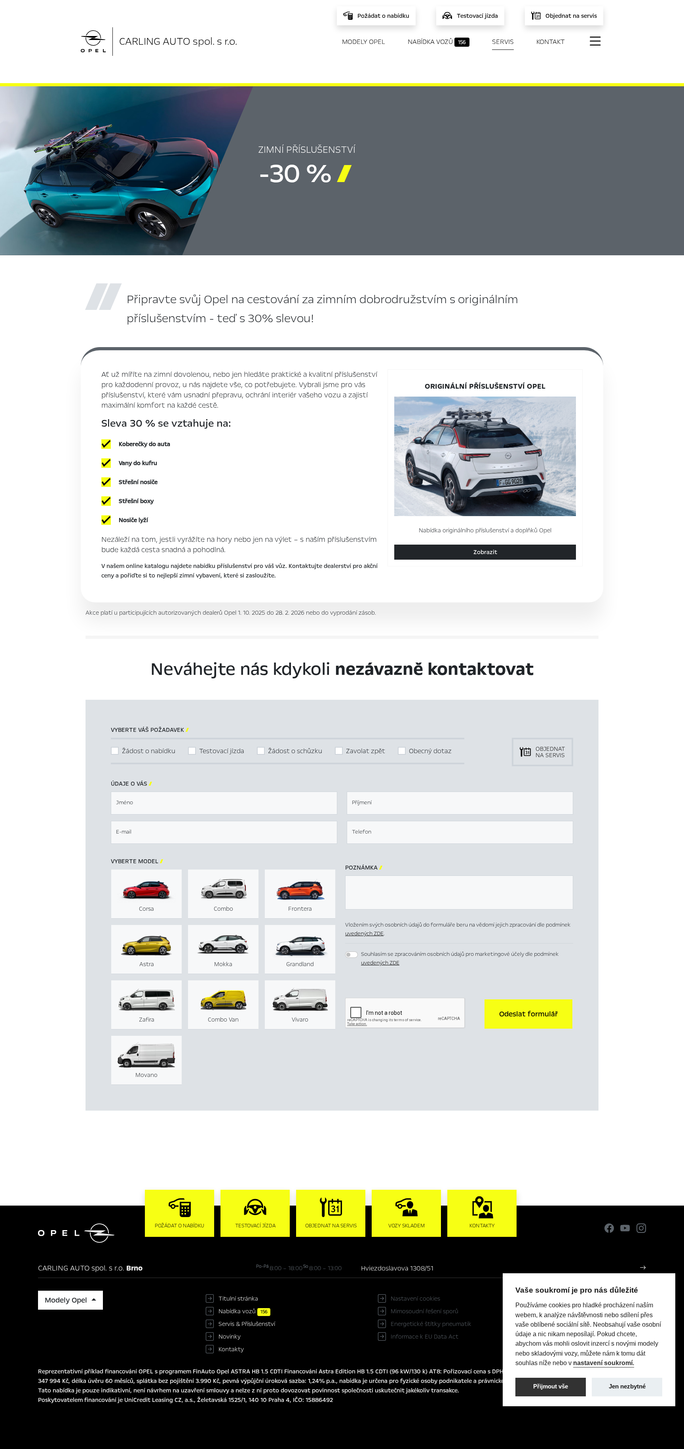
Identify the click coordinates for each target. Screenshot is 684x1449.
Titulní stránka (238, 1299)
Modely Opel (363, 41)
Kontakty (231, 1349)
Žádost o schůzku (295, 751)
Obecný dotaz (430, 751)
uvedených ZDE (364, 933)
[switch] (351, 954)
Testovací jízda (221, 751)
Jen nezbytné (627, 1386)
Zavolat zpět (365, 751)
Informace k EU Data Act (424, 1337)
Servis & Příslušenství (246, 1324)
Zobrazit (485, 552)
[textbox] (224, 803)
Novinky (229, 1337)
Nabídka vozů (437, 41)
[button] (528, 1014)
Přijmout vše (550, 1386)
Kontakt (550, 41)
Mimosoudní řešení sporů (424, 1311)
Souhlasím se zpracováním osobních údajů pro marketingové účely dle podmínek (460, 958)
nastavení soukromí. (603, 1362)
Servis (503, 41)
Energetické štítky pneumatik (431, 1324)
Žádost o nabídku (148, 751)
